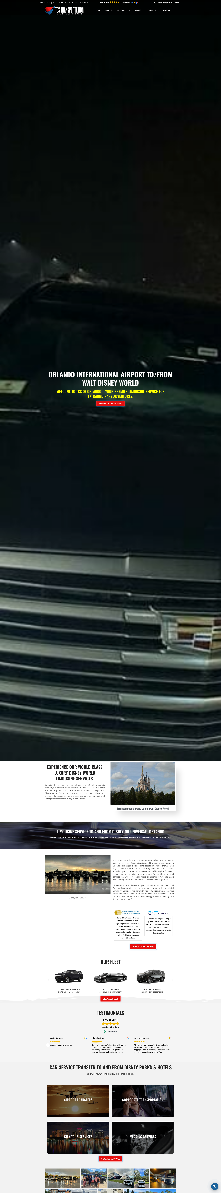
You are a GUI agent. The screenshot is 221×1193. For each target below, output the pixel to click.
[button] (119, 2)
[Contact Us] (214, 1186)
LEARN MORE (78, 1107)
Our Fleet (138, 10)
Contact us (151, 10)
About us (108, 10)
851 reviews (114, 1027)
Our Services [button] (122, 10)
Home (98, 10)
